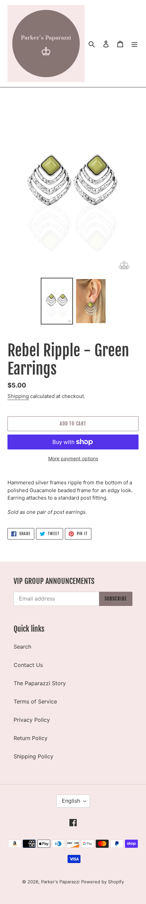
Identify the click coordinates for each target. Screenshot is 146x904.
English (71, 800)
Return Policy (31, 738)
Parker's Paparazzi (60, 881)
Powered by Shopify (102, 881)
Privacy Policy (32, 719)
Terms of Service (35, 701)
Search (22, 646)
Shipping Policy (33, 756)
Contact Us (28, 664)
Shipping (18, 396)
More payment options (73, 458)
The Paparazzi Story (40, 683)
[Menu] (134, 43)
